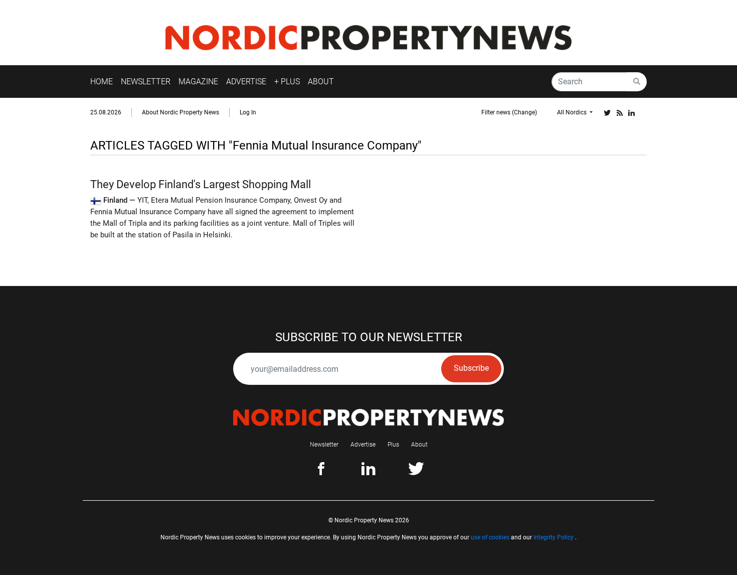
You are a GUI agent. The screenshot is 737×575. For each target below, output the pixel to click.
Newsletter (324, 444)
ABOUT (321, 81)
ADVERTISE (246, 81)
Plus (393, 444)
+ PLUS (287, 81)
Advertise (363, 444)
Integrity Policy (553, 537)
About (419, 444)
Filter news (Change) (509, 112)
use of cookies (490, 537)
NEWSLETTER (145, 81)
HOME (101, 81)
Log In (248, 112)
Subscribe (471, 368)
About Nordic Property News (180, 112)
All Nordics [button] (572, 112)
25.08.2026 (105, 112)
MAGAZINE (198, 81)
